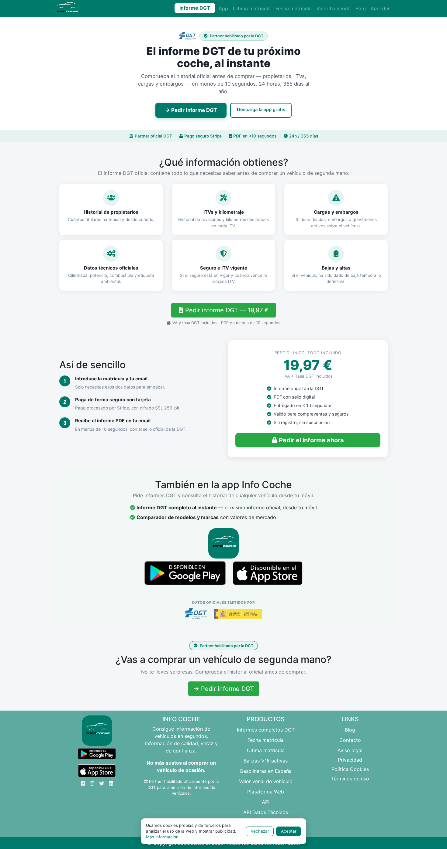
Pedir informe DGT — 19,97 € (226, 310)
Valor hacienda (334, 8)
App (223, 8)
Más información (162, 836)
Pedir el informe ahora (310, 440)
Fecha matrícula (293, 8)
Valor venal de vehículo (266, 781)
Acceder (380, 8)
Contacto (350, 740)
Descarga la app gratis (261, 109)
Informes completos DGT (266, 730)
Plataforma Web (265, 792)
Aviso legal (350, 750)
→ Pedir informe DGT (191, 110)
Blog (360, 8)
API (265, 802)
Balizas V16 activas (266, 761)
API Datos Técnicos (265, 812)
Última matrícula (252, 8)
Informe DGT (194, 8)
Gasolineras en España (266, 771)
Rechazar (260, 831)
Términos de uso (350, 779)
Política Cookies (350, 769)
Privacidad (350, 760)
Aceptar (288, 831)
